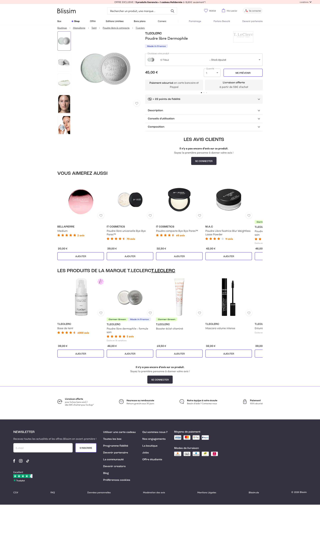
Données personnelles (99, 492)
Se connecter (203, 161)
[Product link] (80, 208)
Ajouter (80, 256)
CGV (15, 492)
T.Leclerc (153, 33)
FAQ (52, 492)
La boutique (150, 446)
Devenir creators (114, 466)
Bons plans (140, 21)
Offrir (93, 21)
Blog (106, 473)
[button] (160, 2)
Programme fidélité (115, 446)
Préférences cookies (116, 480)
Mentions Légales (206, 492)
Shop (77, 21)
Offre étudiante (152, 459)
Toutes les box (112, 439)
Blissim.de (254, 492)
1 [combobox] (206, 73)
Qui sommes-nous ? (155, 432)
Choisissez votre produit (158, 53)
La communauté (113, 459)
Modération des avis (154, 492)
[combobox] (204, 59)
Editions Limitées (115, 21)
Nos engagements (154, 439)
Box (59, 21)
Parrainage (195, 21)
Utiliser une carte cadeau (119, 432)
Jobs (145, 452)
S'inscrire (86, 448)
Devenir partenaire (252, 21)
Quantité (210, 68)
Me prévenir (243, 73)
